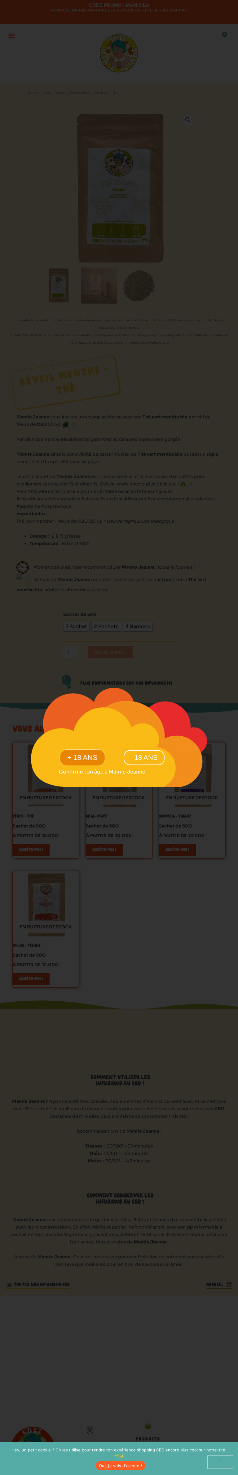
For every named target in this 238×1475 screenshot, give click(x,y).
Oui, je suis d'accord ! (120, 1465)
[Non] (220, 1462)
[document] (119, 737)
